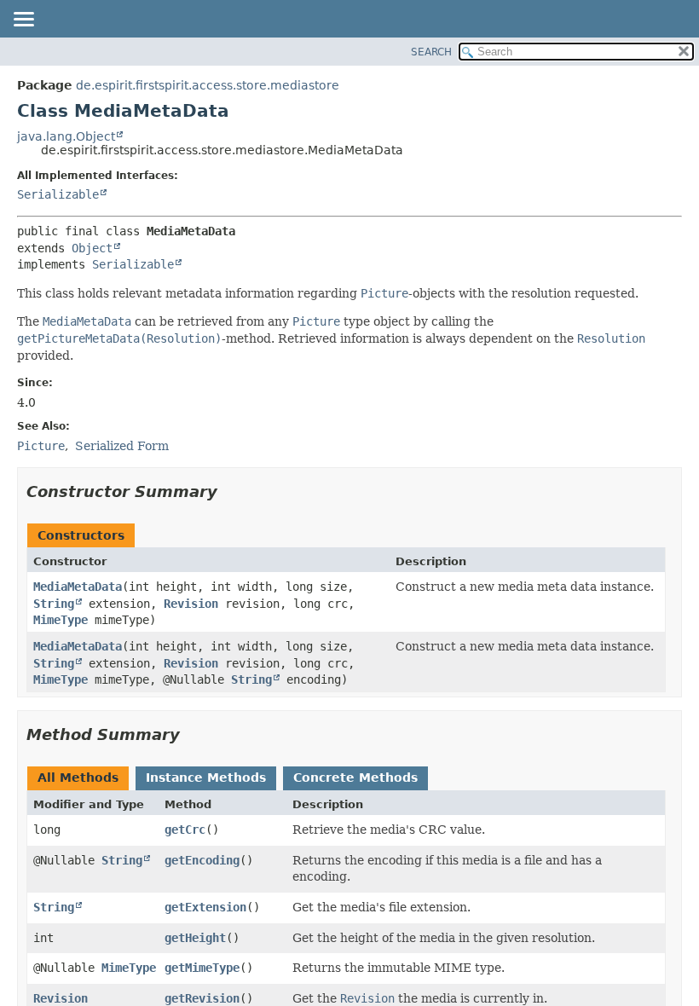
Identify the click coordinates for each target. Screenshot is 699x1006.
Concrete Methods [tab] (355, 777)
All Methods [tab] (78, 777)
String (53, 603)
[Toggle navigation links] (23, 20)
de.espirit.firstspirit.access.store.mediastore (207, 85)
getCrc (185, 829)
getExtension (205, 907)
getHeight (195, 938)
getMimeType (202, 967)
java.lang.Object (66, 136)
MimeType (60, 620)
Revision (191, 603)
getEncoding (202, 860)
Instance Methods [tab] (206, 777)
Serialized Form (122, 446)
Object (92, 248)
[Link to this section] (229, 491)
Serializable (58, 194)
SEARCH (431, 52)
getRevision (202, 998)
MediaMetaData (77, 586)
